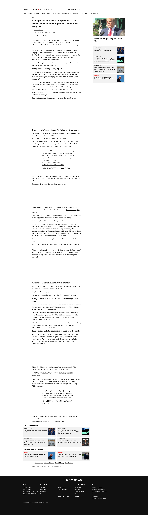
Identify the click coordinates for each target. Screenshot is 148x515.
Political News (27, 487)
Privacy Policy (61, 487)
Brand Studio (78, 494)
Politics (49, 13)
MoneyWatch (65, 13)
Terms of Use (61, 494)
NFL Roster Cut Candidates (30, 491)
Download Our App (80, 491)
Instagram (43, 491)
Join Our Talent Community (99, 491)
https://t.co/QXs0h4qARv (51, 163)
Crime (81, 13)
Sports (86, 13)
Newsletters (78, 487)
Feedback (95, 496)
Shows (46, 9)
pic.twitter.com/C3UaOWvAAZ (53, 166)
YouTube (42, 487)
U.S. (25, 13)
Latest (25, 9)
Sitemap (77, 496)
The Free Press (94, 13)
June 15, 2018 (65, 169)
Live (40, 9)
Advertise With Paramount (99, 489)
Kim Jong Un (39, 463)
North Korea (69, 463)
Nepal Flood (37, 13)
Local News (33, 9)
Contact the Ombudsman (99, 498)
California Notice (62, 489)
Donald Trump (59, 463)
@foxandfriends (71, 379)
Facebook (43, 489)
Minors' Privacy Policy (63, 496)
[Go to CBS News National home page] (74, 9)
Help (93, 494)
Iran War (30, 13)
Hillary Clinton (49, 463)
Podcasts (77, 489)
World (43, 13)
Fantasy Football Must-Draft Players (30, 494)
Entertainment (74, 13)
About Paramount (97, 487)
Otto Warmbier (37, 136)
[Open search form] (123, 9)
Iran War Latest (27, 489)
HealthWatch (56, 13)
